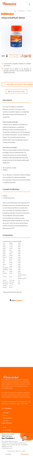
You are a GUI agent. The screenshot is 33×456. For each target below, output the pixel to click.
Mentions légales (8, 432)
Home (4, 427)
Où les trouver (7, 430)
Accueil (15, 10)
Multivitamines (7, 14)
